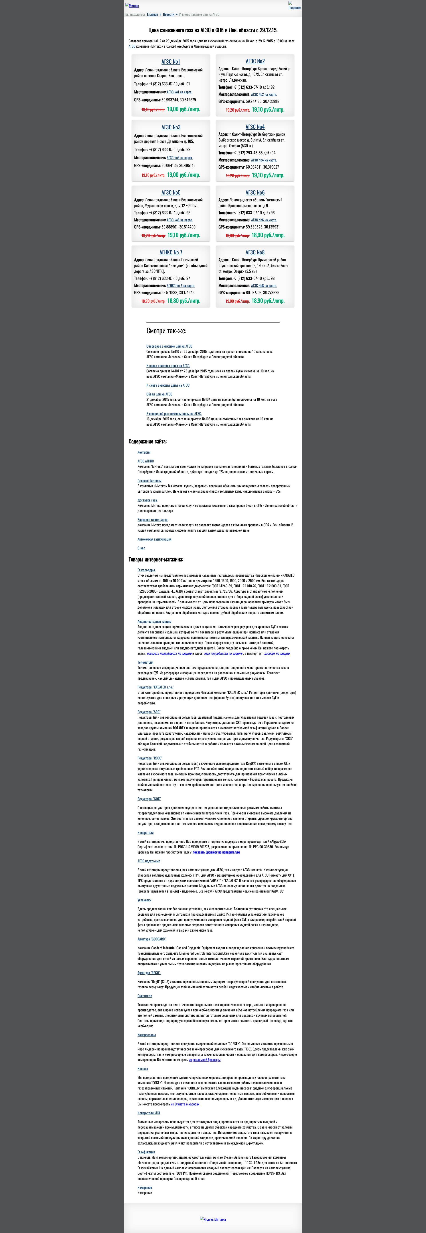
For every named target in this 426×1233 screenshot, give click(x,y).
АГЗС (132, 46)
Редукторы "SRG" (149, 711)
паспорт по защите (277, 653)
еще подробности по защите (223, 653)
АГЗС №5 (171, 192)
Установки (144, 900)
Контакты (144, 452)
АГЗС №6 (255, 192)
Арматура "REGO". (149, 972)
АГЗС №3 (171, 127)
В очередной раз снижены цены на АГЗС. (174, 413)
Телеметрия (145, 662)
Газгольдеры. (147, 569)
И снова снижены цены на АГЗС (167, 385)
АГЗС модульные (149, 860)
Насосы (143, 1068)
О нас (141, 548)
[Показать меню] (294, 7)
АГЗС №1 (171, 61)
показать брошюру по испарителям (216, 852)
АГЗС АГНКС (146, 461)
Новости (168, 14)
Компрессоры (147, 1034)
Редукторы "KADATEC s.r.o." (156, 687)
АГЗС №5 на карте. (180, 219)
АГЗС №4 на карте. (264, 160)
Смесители (145, 995)
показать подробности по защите (169, 653)
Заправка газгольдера (153, 519)
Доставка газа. (148, 500)
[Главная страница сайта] (132, 5)
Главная (152, 14)
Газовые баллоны (150, 480)
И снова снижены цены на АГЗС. (168, 365)
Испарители (146, 832)
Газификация (146, 1151)
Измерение (145, 1187)
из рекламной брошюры (205, 1059)
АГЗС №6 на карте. (264, 219)
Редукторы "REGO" (150, 758)
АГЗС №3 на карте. (180, 157)
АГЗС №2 (255, 61)
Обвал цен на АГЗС (159, 394)
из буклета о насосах (185, 1104)
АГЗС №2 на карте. (264, 94)
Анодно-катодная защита (155, 621)
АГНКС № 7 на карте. (181, 285)
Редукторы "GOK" (149, 798)
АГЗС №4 (255, 126)
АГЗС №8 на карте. (264, 285)
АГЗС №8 (255, 252)
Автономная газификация (155, 539)
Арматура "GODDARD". (152, 939)
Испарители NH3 (149, 1112)
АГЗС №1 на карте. (179, 91)
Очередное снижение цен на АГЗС (169, 346)
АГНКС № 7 (171, 252)
